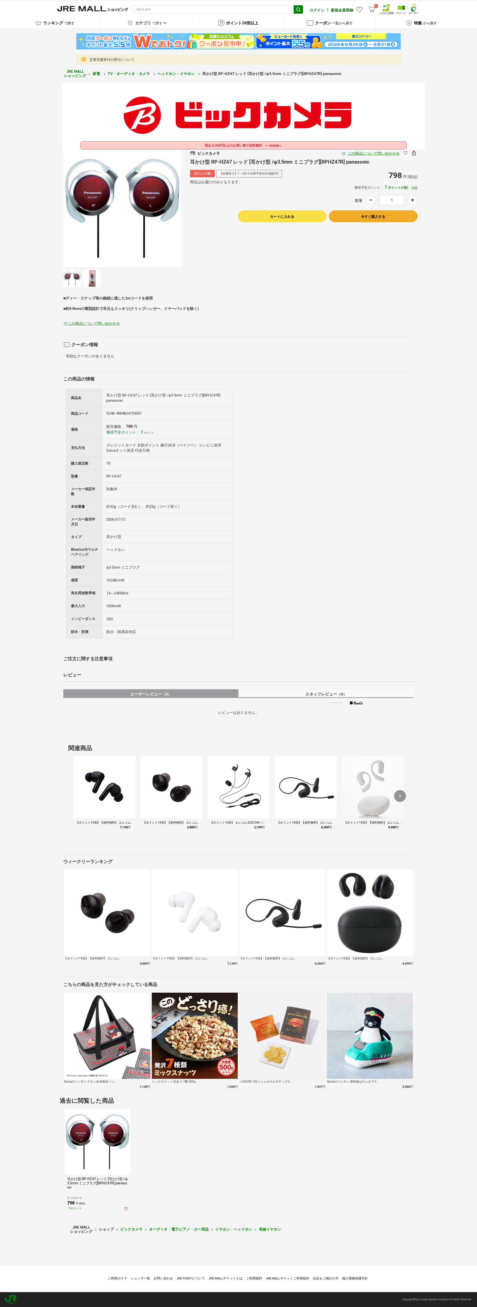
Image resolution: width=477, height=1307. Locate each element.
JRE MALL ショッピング (75, 73)
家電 (97, 74)
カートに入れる (282, 216)
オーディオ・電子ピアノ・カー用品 (179, 1229)
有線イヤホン (270, 1229)
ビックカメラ (131, 1229)
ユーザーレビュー (151, 694)
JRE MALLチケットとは (225, 1278)
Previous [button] (93, 208)
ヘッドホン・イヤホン (177, 74)
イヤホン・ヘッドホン (233, 1229)
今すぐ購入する (373, 216)
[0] (371, 9)
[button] (400, 796)
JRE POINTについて (190, 1278)
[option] (122, 208)
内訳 (415, 187)
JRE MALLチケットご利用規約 (287, 1278)
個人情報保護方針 (355, 1278)
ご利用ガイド (117, 1278)
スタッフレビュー (326, 694)
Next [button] (151, 208)
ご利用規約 (254, 1278)
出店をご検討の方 (326, 1278)
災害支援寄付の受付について (112, 60)
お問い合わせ (163, 1278)
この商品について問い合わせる (374, 153)
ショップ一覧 (140, 1278)
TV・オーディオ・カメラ (129, 74)
